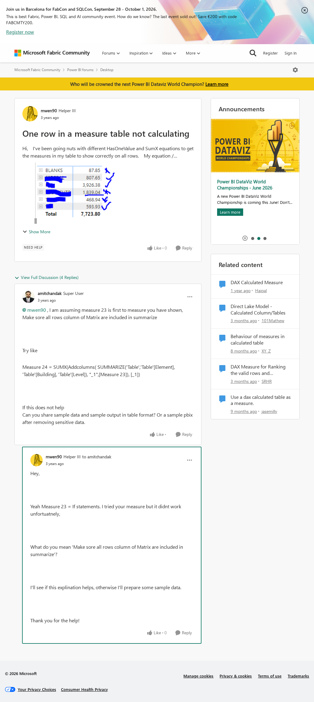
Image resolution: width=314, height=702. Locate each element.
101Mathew (273, 320)
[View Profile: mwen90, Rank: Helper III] (30, 113)
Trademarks (298, 675)
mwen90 (49, 110)
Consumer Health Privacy (84, 689)
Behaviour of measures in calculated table (258, 339)
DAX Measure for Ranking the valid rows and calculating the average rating (258, 370)
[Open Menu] (295, 70)
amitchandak (50, 293)
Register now (20, 32)
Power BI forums (80, 69)
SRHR (267, 381)
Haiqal (261, 290)
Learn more (216, 84)
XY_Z (266, 351)
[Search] (253, 53)
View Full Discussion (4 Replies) (49, 277)
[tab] (252, 238)
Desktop (106, 69)
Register (270, 52)
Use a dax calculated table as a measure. (261, 400)
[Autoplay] (245, 238)
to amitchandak (96, 457)
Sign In (291, 52)
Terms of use (269, 675)
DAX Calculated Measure (257, 282)
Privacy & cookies (236, 675)
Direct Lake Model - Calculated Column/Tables (258, 309)
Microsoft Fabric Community (37, 69)
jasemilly (269, 411)
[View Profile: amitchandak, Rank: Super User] (28, 297)
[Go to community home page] (52, 53)
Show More (39, 232)
